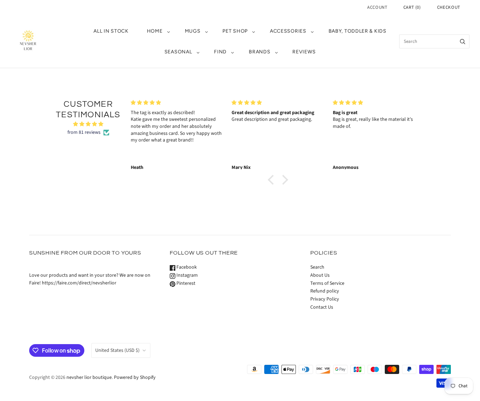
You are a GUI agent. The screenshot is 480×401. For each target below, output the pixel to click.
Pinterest (185, 283)
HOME (155, 31)
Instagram (186, 275)
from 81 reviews (83, 132)
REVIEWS (304, 52)
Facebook (186, 267)
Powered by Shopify (135, 377)
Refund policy (324, 291)
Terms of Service (327, 283)
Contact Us (321, 307)
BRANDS (259, 52)
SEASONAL (178, 52)
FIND (220, 52)
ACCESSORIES (288, 31)
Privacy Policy (324, 299)
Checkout (448, 7)
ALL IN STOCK (110, 31)
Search (317, 267)
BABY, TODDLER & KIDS (358, 31)
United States (117, 350)
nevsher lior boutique (89, 377)
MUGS (193, 31)
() (412, 7)
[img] (88, 124)
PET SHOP (235, 31)
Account (377, 7)
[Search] (462, 41)
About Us (320, 275)
